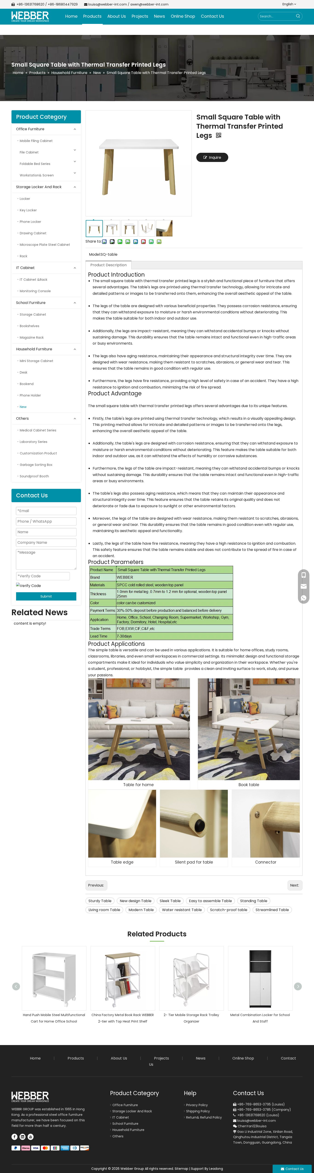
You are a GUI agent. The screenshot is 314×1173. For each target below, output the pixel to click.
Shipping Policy (198, 1111)
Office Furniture (30, 129)
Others (22, 418)
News (201, 1058)
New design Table (135, 901)
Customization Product (38, 453)
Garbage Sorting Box (36, 464)
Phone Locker (30, 221)
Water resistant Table (182, 909)
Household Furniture (34, 349)
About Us (119, 1058)
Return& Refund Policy (204, 1117)
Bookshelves (29, 326)
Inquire (215, 157)
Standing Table (253, 901)
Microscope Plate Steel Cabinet (45, 244)
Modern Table (141, 909)
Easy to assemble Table (210, 901)
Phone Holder (30, 395)
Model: (95, 254)
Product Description (108, 265)
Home (35, 1058)
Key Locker (28, 210)
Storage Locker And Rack (39, 187)
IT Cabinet (25, 267)
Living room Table (104, 909)
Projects (161, 1058)
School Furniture (31, 302)
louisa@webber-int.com (107, 4)
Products (76, 1058)
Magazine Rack (32, 337)
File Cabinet (29, 152)
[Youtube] (31, 1136)
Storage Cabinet (33, 314)
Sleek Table (170, 901)
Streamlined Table (272, 909)
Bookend (27, 384)
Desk (23, 372)
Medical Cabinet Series (38, 430)
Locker (25, 198)
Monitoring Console (35, 291)
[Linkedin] (23, 1136)
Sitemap (181, 1168)
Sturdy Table (99, 901)
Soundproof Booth (34, 476)
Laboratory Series (33, 441)
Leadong (216, 1168)
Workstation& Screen (37, 175)
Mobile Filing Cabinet (36, 141)
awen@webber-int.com (149, 4)
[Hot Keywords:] (298, 16)
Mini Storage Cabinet (36, 361)
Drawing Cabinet (33, 233)
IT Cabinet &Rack (33, 279)
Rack (23, 256)
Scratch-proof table (228, 909)
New (23, 407)
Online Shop (243, 1058)
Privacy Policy (197, 1105)
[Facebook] (14, 1136)
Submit (46, 596)
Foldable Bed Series (35, 164)
